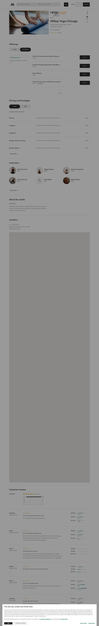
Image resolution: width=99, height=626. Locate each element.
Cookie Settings (20, 623)
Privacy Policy (64, 619)
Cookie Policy (91, 623)
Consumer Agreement (45, 619)
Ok (8, 623)
